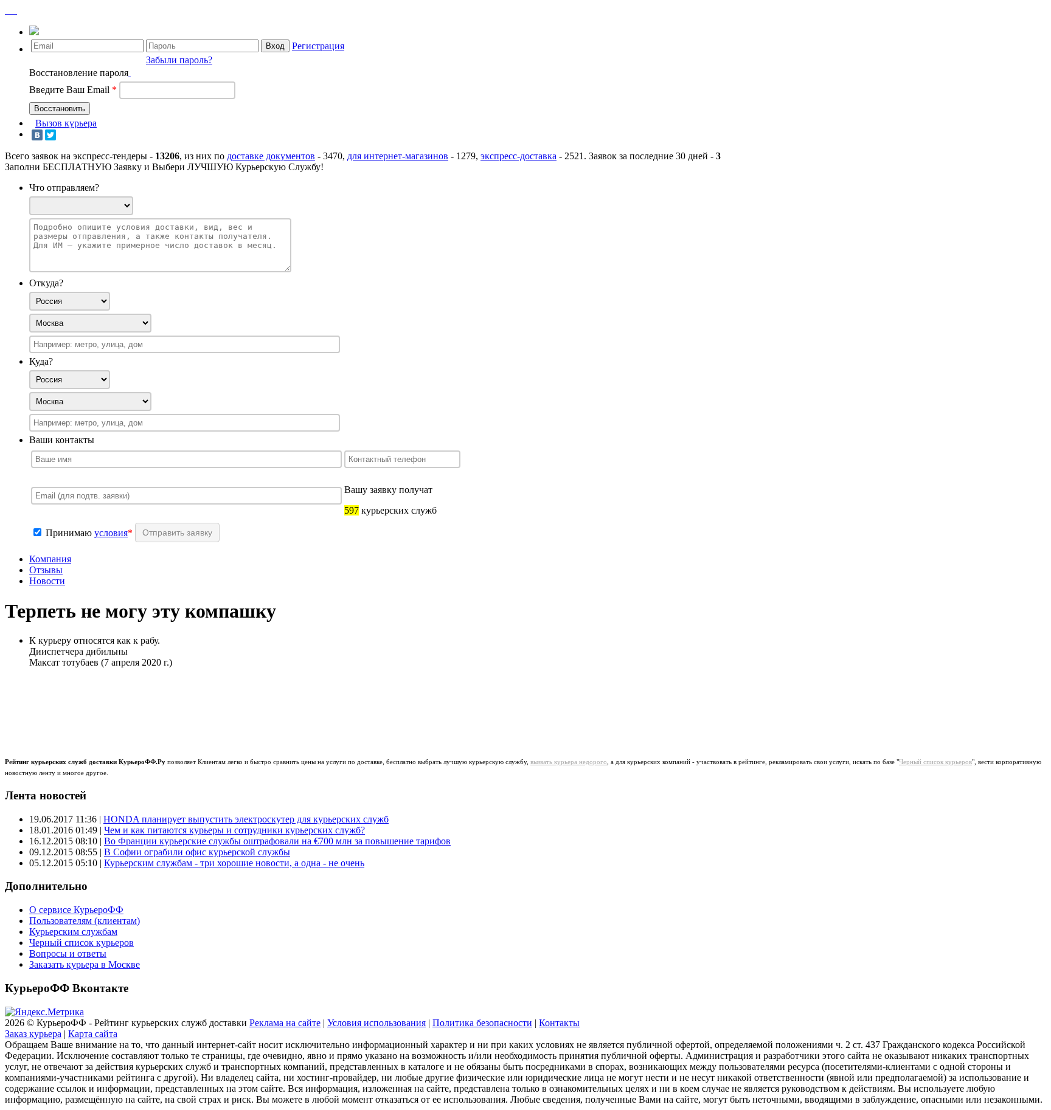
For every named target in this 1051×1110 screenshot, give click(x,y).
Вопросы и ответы (67, 953)
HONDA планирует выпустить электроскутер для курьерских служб (246, 819)
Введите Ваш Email (73, 89)
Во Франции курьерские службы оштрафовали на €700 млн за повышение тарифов (277, 841)
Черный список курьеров (935, 761)
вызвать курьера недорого (568, 761)
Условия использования (376, 1023)
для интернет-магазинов (397, 156)
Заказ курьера (33, 1034)
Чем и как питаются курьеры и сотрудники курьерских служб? (234, 830)
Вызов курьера (66, 123)
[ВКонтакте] (37, 134)
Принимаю (70, 533)
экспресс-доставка (518, 156)
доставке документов (271, 156)
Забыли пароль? (179, 60)
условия (111, 533)
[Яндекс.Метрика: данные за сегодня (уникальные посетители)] (44, 1012)
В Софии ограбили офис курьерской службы (197, 852)
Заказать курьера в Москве (84, 964)
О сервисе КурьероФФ (76, 910)
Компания (50, 559)
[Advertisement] (244, 705)
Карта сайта (92, 1034)
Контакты (559, 1023)
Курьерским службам (73, 931)
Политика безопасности (482, 1023)
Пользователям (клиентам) (84, 920)
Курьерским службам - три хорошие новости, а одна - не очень (234, 863)
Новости (47, 581)
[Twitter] (50, 134)
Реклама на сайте (285, 1023)
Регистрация (318, 46)
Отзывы (46, 570)
